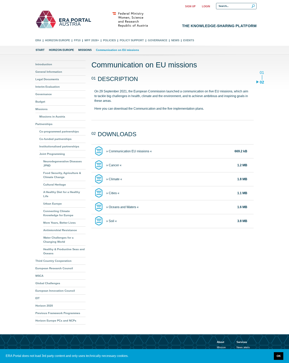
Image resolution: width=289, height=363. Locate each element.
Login (206, 6)
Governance (157, 40)
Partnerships (43, 124)
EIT (37, 298)
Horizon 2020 (44, 305)
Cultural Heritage (54, 184)
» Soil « (111, 221)
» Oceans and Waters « (122, 207)
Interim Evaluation (47, 86)
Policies (109, 40)
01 (262, 73)
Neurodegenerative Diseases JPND (62, 163)
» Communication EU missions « (129, 151)
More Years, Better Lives (59, 222)
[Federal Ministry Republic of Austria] (132, 19)
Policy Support (132, 40)
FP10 (77, 40)
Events (188, 40)
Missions (85, 49)
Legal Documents (47, 79)
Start (40, 49)
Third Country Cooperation (53, 260)
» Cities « (112, 193)
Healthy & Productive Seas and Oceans (64, 251)
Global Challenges (47, 283)
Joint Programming (52, 153)
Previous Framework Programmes (57, 313)
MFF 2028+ (92, 40)
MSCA (39, 275)
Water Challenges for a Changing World (58, 239)
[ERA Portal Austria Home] (45, 19)
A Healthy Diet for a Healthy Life (61, 194)
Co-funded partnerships (55, 139)
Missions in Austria (52, 116)
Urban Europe (52, 203)
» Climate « (114, 179)
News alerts (243, 347)
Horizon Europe (57, 40)
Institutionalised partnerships (59, 146)
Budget (40, 101)
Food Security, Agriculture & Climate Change (62, 175)
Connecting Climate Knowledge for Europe (58, 213)
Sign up (190, 6)
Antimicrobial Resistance (60, 230)
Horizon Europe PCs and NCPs (55, 320)
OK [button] (279, 355)
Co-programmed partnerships (59, 131)
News (175, 40)
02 (262, 82)
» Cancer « (113, 165)
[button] (129, 356)
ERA (38, 40)
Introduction (43, 64)
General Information (48, 71)
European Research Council (54, 268)
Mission (221, 347)
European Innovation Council (55, 290)
